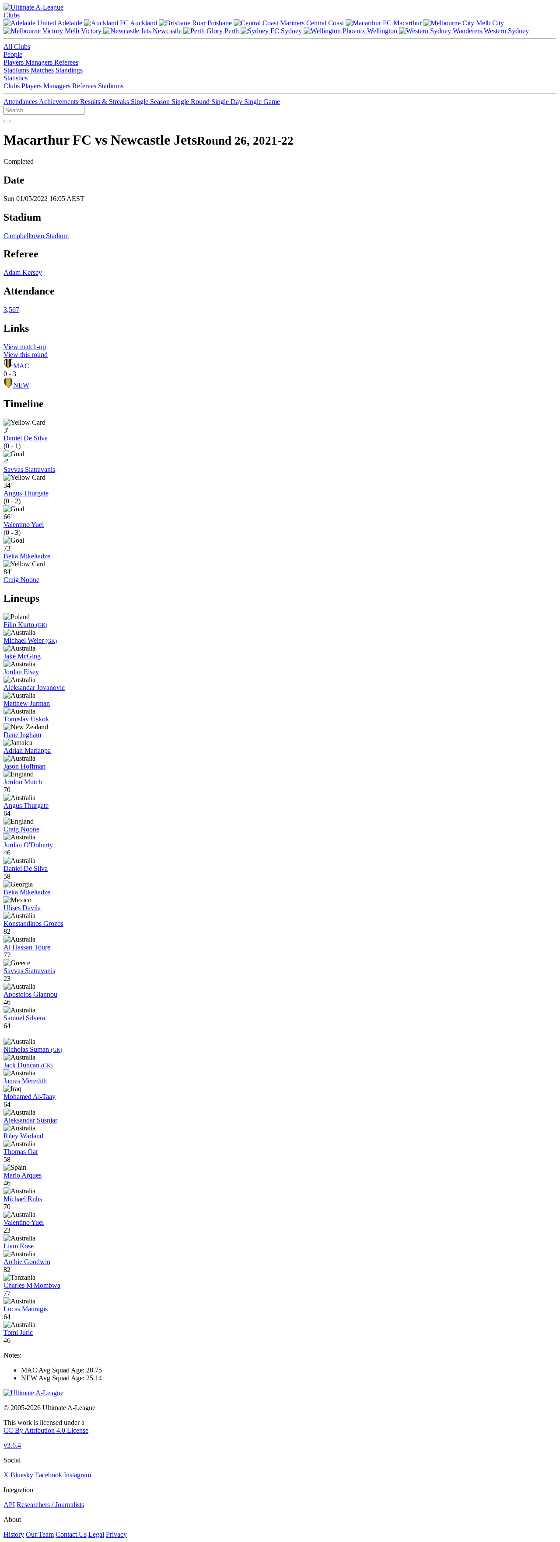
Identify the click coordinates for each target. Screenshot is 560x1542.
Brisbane (220, 23)
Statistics (16, 78)
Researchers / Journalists (50, 1504)
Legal (96, 1534)
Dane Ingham (22, 734)
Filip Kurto (25, 624)
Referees (66, 62)
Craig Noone (21, 579)
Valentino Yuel (24, 524)
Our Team (40, 1534)
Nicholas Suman (33, 1049)
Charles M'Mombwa (32, 1285)
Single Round (191, 101)
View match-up (25, 346)
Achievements (59, 101)
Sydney (291, 31)
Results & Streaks (105, 101)
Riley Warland (23, 1136)
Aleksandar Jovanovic (34, 687)
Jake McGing (22, 656)
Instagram (77, 1475)
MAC (21, 366)
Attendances (21, 101)
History (14, 1534)
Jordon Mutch (23, 782)
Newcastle (167, 31)
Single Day (227, 101)
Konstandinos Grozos (33, 923)
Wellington (382, 31)
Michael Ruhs (23, 1198)
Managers (39, 62)
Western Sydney (505, 31)
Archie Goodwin (27, 1261)
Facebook (48, 1475)
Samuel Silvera (24, 1018)
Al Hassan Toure (27, 947)
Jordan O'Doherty (28, 845)
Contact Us (71, 1534)
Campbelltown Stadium (36, 235)
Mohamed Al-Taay (30, 1096)
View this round (26, 354)
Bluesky (21, 1475)
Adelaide (70, 23)
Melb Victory (83, 31)
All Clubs (17, 46)
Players (14, 62)
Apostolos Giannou (30, 994)
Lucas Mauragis (26, 1309)
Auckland (144, 23)
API (9, 1504)
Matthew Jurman (27, 703)
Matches (43, 70)
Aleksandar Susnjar (30, 1120)
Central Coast (325, 23)
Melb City (489, 23)
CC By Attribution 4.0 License (46, 1430)
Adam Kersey (23, 272)
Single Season (151, 101)
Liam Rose (19, 1246)
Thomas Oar (21, 1151)
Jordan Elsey (21, 672)
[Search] (7, 121)
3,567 (11, 309)
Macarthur (408, 23)
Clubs (12, 15)
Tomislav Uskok (26, 719)
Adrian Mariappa (27, 750)
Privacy (116, 1534)
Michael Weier (30, 640)
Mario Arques (23, 1175)
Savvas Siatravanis (29, 469)
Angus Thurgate (26, 493)
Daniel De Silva (26, 438)
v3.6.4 (12, 1445)
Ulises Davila (22, 907)
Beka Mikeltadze (27, 556)
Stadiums (17, 70)
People (13, 54)
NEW (21, 385)
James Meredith (25, 1081)
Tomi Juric (18, 1332)
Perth (232, 31)
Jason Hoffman (25, 766)
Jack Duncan (28, 1065)
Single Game (262, 101)
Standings (69, 70)
